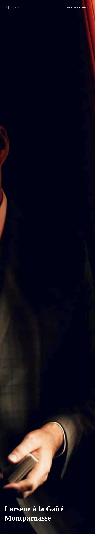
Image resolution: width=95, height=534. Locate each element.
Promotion (69, 7)
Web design (77, 7)
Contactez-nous (86, 7)
